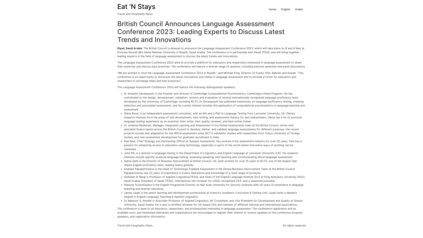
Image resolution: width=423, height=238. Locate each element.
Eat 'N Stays (136, 6)
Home (272, 9)
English (285, 9)
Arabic (299, 9)
